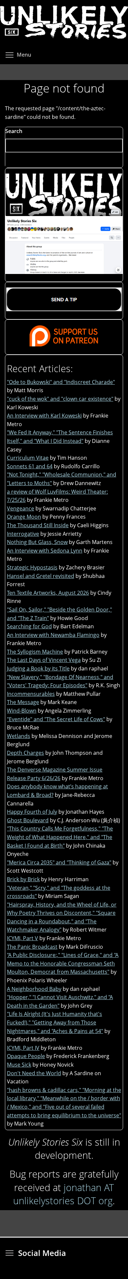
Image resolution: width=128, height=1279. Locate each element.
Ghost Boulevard (28, 820)
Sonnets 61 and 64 (30, 466)
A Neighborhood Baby (34, 989)
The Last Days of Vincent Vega (44, 660)
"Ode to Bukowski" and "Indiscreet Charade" (61, 382)
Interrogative (23, 533)
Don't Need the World (34, 1073)
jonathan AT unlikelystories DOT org (63, 1194)
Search (13, 131)
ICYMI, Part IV (23, 1047)
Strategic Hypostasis (32, 567)
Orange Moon (24, 516)
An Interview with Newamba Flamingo (53, 635)
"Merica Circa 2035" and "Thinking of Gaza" (59, 862)
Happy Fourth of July (32, 811)
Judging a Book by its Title (38, 668)
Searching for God (29, 626)
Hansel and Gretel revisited (40, 576)
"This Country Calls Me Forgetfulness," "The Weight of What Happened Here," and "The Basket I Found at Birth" (60, 837)
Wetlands (18, 736)
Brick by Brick (23, 879)
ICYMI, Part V (22, 938)
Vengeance (20, 508)
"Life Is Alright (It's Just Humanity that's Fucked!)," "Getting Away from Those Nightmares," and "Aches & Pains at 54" (55, 1022)
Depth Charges (25, 752)
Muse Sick (19, 1064)
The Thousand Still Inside (38, 525)
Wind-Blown (21, 710)
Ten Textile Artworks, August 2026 (48, 592)
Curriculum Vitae (28, 457)
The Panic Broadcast (32, 946)
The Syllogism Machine (35, 651)
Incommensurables (31, 693)
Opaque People (26, 1056)
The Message (23, 702)
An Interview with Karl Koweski (44, 415)
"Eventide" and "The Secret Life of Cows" (56, 719)
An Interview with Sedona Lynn (44, 550)
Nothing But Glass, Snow (37, 542)
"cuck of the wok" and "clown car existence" (60, 398)
